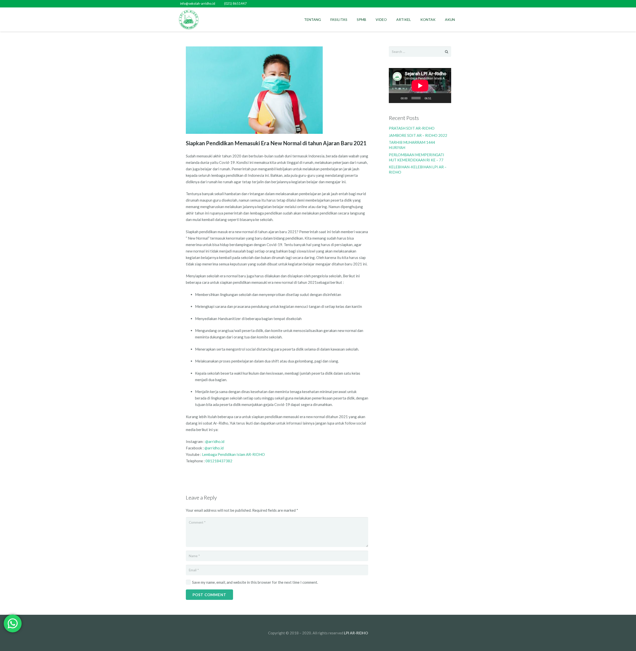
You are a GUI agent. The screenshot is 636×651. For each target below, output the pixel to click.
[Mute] (436, 98)
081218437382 (218, 461)
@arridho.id (214, 441)
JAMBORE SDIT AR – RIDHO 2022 (418, 135)
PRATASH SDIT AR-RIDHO (412, 128)
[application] (420, 85)
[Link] (188, 19)
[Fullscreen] (444, 98)
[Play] (395, 98)
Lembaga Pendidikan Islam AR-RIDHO (233, 454)
